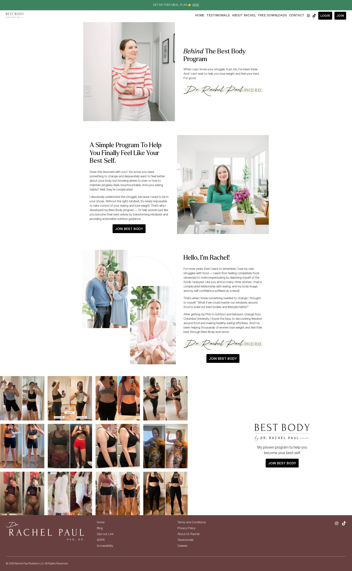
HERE (195, 5)
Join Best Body (129, 229)
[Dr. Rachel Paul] (15, 16)
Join (340, 15)
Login (325, 15)
